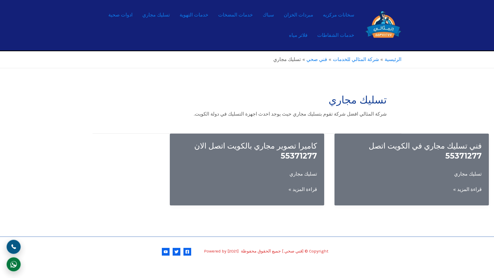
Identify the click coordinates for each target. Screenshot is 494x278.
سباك (268, 15)
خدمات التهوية (194, 15)
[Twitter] (176, 252)
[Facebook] (187, 252)
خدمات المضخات (235, 15)
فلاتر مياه (298, 35)
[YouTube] (166, 252)
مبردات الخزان (298, 15)
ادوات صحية (120, 15)
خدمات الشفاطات (335, 35)
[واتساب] (13, 264)
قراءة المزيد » (467, 190)
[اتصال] (13, 246)
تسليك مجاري (156, 15)
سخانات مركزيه (338, 15)
